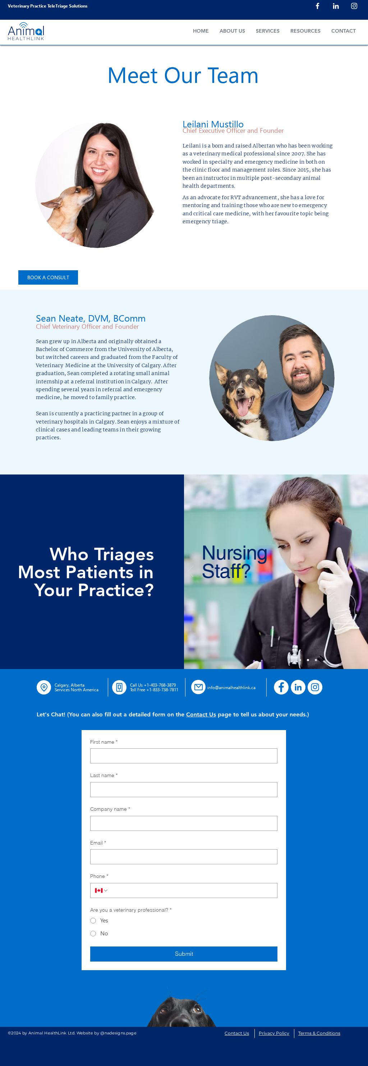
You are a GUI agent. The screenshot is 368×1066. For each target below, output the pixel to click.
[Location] (44, 687)
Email (98, 843)
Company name (110, 809)
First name (104, 742)
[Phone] (119, 687)
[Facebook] (317, 6)
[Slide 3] (316, 660)
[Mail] (198, 687)
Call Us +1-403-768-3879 (153, 685)
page (223, 714)
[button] (305, 31)
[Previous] (190, 572)
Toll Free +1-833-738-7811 (154, 689)
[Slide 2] (308, 660)
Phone (99, 876)
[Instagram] (354, 6)
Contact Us (201, 714)
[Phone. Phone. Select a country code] (102, 890)
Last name (104, 775)
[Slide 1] (300, 660)
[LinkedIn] (336, 6)
